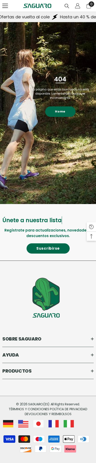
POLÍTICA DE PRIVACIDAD (68, 409)
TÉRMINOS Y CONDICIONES (29, 409)
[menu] (5, 6)
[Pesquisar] (67, 6)
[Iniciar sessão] (77, 5)
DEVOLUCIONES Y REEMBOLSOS (48, 414)
